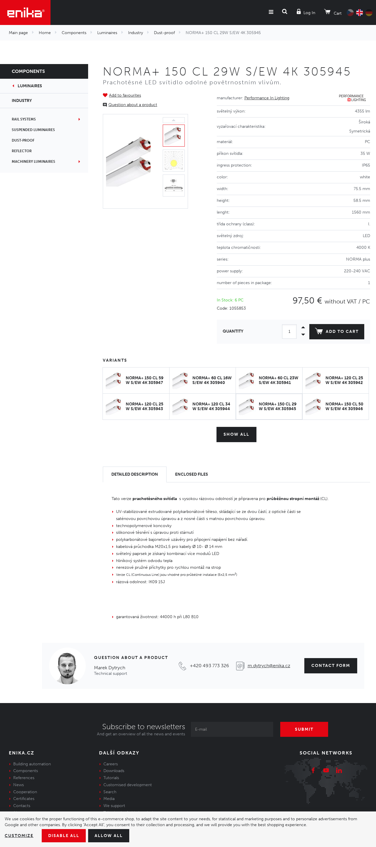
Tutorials (111, 777)
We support (114, 805)
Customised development (127, 784)
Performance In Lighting (266, 97)
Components (74, 32)
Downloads (113, 770)
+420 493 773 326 (209, 665)
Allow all (109, 835)
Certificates (23, 798)
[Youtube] (326, 771)
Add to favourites (125, 95)
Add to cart (342, 331)
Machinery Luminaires (33, 162)
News (18, 784)
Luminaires (107, 32)
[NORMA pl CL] (131, 161)
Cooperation (25, 791)
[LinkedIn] (339, 771)
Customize (19, 835)
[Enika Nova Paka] (25, 12)
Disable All (63, 835)
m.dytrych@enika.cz (269, 665)
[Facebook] (313, 771)
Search (109, 791)
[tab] (135, 475)
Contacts (21, 805)
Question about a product (132, 104)
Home (45, 32)
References (23, 777)
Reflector (22, 151)
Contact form (330, 665)
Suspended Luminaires (33, 130)
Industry (135, 32)
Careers (110, 764)
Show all (236, 434)
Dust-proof (164, 32)
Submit (304, 729)
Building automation (32, 764)
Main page (18, 32)
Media (109, 798)
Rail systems (24, 119)
